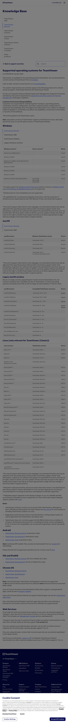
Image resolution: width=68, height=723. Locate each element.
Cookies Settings (10, 719)
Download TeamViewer (9, 714)
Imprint (22, 714)
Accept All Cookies (57, 719)
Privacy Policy (13, 710)
